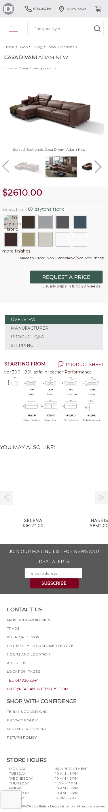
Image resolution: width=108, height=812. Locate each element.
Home (9, 47)
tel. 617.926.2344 (23, 680)
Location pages (23, 671)
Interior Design (23, 637)
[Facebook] (11, 747)
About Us (16, 663)
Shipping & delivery (27, 729)
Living (37, 47)
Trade (13, 628)
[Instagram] (21, 747)
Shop (23, 47)
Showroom (76, 9)
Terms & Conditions (27, 711)
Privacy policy (22, 720)
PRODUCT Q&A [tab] (27, 336)
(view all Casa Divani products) (31, 68)
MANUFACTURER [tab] (29, 328)
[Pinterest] (42, 747)
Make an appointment (29, 620)
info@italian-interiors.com (38, 688)
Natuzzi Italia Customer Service (40, 645)
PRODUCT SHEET (85, 364)
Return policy (22, 737)
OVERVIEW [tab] (23, 319)
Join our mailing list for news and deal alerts (54, 556)
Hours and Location (28, 654)
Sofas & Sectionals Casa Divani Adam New (49, 149)
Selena (33, 520)
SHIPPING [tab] (22, 345)
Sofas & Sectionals (61, 47)
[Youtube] (32, 747)
